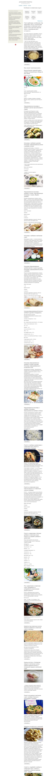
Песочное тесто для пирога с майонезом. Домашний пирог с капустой (14, 31)
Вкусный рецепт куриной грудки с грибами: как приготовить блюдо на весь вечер (33, 72)
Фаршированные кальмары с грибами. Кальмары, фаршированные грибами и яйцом (33, 409)
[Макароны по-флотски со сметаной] (33, 734)
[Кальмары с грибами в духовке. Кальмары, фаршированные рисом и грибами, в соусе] (33, 181)
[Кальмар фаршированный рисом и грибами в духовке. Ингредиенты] (33, 351)
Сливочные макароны (40, 12)
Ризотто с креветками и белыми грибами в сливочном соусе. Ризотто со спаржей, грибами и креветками (32, 536)
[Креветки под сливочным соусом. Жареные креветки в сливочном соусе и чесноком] (33, 636)
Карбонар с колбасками (27, 12)
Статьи (29, 5)
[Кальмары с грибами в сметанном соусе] (33, 254)
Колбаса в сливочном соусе (27, 17)
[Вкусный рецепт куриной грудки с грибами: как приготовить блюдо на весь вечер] (33, 81)
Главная (20, 5)
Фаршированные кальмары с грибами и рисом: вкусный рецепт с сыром (33, 107)
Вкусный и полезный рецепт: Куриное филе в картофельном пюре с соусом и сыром (14, 38)
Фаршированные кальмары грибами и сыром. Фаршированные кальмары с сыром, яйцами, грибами (33, 194)
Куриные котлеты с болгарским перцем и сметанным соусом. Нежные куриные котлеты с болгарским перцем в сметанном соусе (32, 665)
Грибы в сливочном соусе (33, 17)
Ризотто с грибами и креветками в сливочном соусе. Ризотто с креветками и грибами (33, 446)
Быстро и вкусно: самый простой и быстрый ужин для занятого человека (15, 27)
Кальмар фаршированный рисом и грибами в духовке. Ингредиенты (33, 312)
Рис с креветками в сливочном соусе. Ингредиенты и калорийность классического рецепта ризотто (32, 588)
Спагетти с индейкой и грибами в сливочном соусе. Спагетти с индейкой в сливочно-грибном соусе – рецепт (33, 769)
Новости (25, 5)
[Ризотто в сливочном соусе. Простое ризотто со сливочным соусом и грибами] (33, 522)
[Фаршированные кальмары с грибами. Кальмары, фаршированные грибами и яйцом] (33, 435)
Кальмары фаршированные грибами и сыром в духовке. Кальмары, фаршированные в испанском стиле (32, 365)
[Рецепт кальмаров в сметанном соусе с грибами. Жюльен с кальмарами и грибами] (33, 707)
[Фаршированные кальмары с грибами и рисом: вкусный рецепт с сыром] (33, 133)
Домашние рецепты (25, 2)
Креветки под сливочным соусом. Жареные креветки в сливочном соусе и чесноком (33, 627)
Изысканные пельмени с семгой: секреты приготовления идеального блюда (15, 14)
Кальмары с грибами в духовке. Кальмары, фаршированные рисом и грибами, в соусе (33, 144)
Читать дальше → (27, 64)
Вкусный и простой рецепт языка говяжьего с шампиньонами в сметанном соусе (15, 18)
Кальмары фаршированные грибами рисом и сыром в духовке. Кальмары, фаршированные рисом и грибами (33, 269)
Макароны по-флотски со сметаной (33, 726)
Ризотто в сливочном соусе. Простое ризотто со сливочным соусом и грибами (32, 488)
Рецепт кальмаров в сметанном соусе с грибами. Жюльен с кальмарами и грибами (32, 697)
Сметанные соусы (33, 12)
